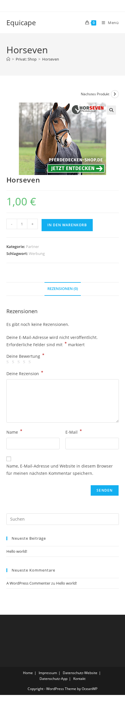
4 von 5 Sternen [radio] (25, 362)
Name (14, 431)
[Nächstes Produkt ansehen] (115, 94)
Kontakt (79, 678)
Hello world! (16, 551)
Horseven (50, 59)
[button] (111, 110)
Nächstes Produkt (95, 94)
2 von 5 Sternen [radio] (14, 362)
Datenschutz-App (53, 678)
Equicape (21, 22)
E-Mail (73, 431)
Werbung (37, 253)
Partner (32, 246)
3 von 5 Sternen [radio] (19, 362)
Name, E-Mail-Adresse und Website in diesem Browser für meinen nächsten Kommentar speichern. (59, 469)
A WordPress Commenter (28, 583)
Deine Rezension (24, 373)
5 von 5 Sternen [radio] (30, 362)
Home (28, 672)
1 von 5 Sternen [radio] (8, 362)
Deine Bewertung (25, 356)
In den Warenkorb (67, 224)
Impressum (48, 672)
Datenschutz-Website (80, 672)
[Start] (8, 59)
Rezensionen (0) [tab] (62, 288)
